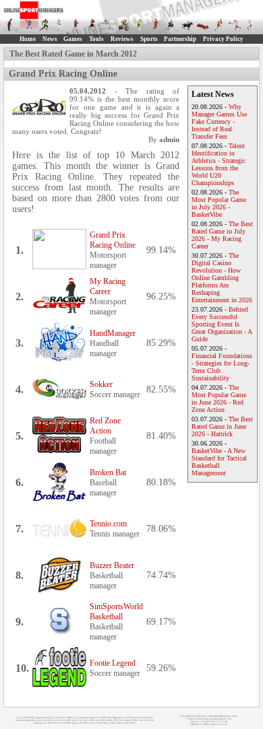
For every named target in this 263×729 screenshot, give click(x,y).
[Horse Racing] (187, 25)
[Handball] (156, 25)
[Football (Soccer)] (139, 25)
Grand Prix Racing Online (113, 240)
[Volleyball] (251, 25)
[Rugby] (219, 25)
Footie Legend (113, 663)
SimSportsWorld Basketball (116, 611)
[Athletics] (44, 25)
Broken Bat (108, 472)
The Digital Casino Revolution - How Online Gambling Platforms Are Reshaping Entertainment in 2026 (222, 278)
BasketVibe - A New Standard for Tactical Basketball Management (219, 462)
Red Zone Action (105, 426)
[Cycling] (124, 25)
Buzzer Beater (112, 565)
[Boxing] (92, 25)
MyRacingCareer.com (215, 724)
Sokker (101, 384)
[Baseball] (60, 25)
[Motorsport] (203, 25)
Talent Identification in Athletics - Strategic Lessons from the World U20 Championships (218, 164)
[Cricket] (108, 25)
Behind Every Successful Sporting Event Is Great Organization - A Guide (222, 324)
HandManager (113, 333)
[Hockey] (171, 25)
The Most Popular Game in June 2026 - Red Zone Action (219, 398)
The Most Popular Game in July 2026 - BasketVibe (219, 203)
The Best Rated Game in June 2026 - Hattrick (222, 426)
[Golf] (13, 25)
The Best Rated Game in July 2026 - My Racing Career (222, 235)
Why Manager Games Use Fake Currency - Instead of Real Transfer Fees (219, 121)
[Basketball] (76, 25)
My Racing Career (107, 286)
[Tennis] (234, 25)
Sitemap (194, 721)
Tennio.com (108, 523)
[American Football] (29, 25)
